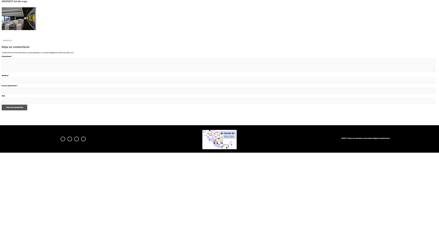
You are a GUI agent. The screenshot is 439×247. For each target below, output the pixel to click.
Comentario (7, 56)
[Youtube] (83, 139)
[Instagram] (63, 139)
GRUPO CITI (7, 41)
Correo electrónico (10, 86)
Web (3, 96)
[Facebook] (69, 139)
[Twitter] (76, 139)
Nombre (5, 76)
